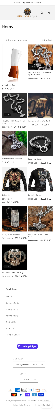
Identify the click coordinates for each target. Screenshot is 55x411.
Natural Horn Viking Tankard (39, 121)
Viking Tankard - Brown (11, 234)
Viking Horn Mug (8, 85)
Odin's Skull (6, 195)
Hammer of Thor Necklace (12, 158)
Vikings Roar (16, 401)
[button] (6, 13)
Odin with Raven (34, 195)
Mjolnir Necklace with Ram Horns (38, 235)
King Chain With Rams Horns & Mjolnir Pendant (39, 73)
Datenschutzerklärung (21, 405)
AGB (34, 405)
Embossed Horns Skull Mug (12, 272)
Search (9, 296)
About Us (10, 328)
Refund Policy (12, 315)
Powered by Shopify (28, 401)
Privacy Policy (12, 309)
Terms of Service (13, 334)
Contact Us (11, 322)
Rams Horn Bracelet (35, 159)
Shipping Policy (13, 303)
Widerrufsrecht (43, 401)
